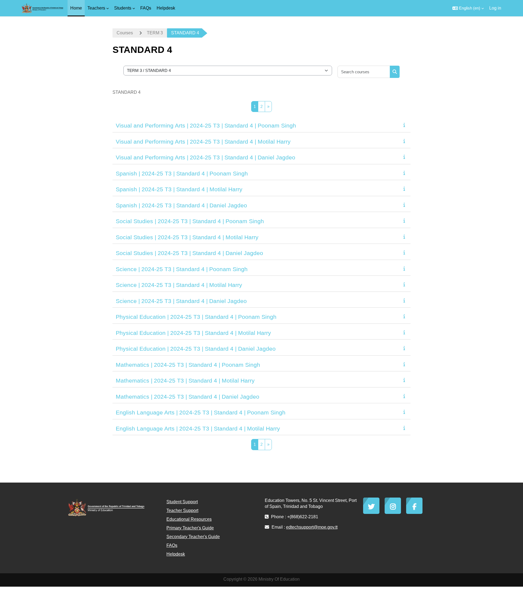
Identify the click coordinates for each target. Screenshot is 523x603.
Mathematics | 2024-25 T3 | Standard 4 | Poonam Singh (188, 365)
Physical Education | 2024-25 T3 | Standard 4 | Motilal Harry (193, 333)
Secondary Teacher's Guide (193, 536)
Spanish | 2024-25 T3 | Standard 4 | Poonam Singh (182, 173)
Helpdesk (175, 554)
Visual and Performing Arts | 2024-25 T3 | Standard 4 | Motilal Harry (203, 141)
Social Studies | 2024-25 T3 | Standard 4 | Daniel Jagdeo (189, 253)
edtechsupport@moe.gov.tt (311, 527)
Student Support (182, 501)
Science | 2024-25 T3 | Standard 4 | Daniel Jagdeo (181, 301)
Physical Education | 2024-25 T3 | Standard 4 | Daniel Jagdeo (196, 349)
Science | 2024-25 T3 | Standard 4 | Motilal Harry (179, 285)
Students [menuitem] (122, 8)
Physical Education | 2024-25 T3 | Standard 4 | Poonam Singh (196, 317)
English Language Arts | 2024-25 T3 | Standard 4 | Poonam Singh (200, 412)
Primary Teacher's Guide (190, 528)
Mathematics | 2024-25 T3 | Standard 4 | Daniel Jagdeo (187, 396)
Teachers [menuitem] (96, 8)
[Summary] (405, 125)
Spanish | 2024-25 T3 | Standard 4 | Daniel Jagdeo (181, 205)
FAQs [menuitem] (145, 8)
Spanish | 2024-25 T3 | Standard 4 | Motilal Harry (179, 189)
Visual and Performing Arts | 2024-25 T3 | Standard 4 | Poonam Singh (206, 125)
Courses (125, 33)
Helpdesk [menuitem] (166, 8)
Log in (495, 8)
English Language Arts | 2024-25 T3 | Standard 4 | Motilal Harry (198, 428)
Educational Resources (189, 519)
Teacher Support (182, 510)
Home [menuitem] (76, 8)
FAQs (171, 545)
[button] (468, 8)
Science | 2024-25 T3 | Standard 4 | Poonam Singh (182, 269)
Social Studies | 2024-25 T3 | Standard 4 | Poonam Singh (190, 221)
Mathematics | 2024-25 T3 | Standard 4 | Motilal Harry (185, 380)
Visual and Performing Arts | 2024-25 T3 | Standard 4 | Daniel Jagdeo (205, 157)
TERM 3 (155, 33)
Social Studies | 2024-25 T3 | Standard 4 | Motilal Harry (187, 237)
